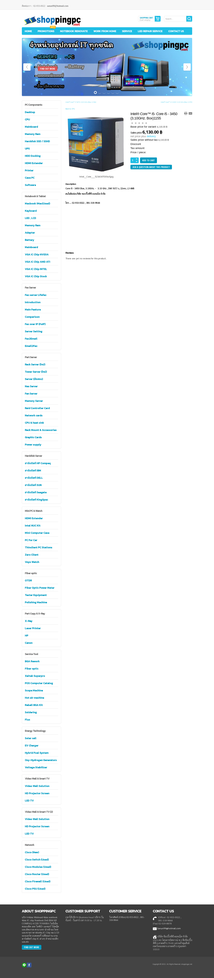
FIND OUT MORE (47, 68)
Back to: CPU (70, 109)
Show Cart (158, 19)
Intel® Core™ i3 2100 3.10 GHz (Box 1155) (176, 102)
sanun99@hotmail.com (57, 6)
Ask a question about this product (151, 167)
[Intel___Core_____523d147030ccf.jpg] (96, 143)
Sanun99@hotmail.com (169, 928)
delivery (151, 136)
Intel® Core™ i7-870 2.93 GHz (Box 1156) (81, 102)
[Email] (190, 113)
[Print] (186, 113)
